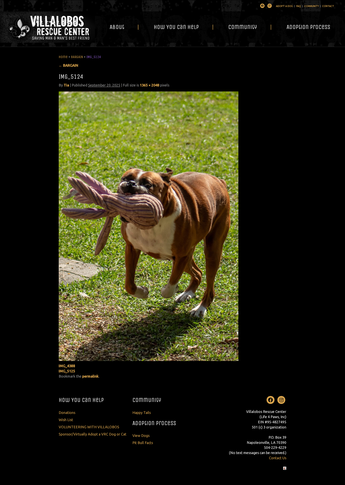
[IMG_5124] (148, 226)
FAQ (298, 6)
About (117, 27)
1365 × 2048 (149, 85)
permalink (90, 376)
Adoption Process (308, 27)
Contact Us (277, 458)
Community (311, 6)
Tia (66, 85)
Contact (328, 6)
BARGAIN (77, 57)
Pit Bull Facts (142, 443)
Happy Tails (141, 413)
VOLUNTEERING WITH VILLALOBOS (89, 427)
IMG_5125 (67, 371)
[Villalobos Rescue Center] (47, 27)
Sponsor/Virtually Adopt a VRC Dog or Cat (92, 434)
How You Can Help (176, 27)
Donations (67, 413)
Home (63, 57)
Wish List (66, 420)
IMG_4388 (67, 366)
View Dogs (141, 435)
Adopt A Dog (284, 6)
